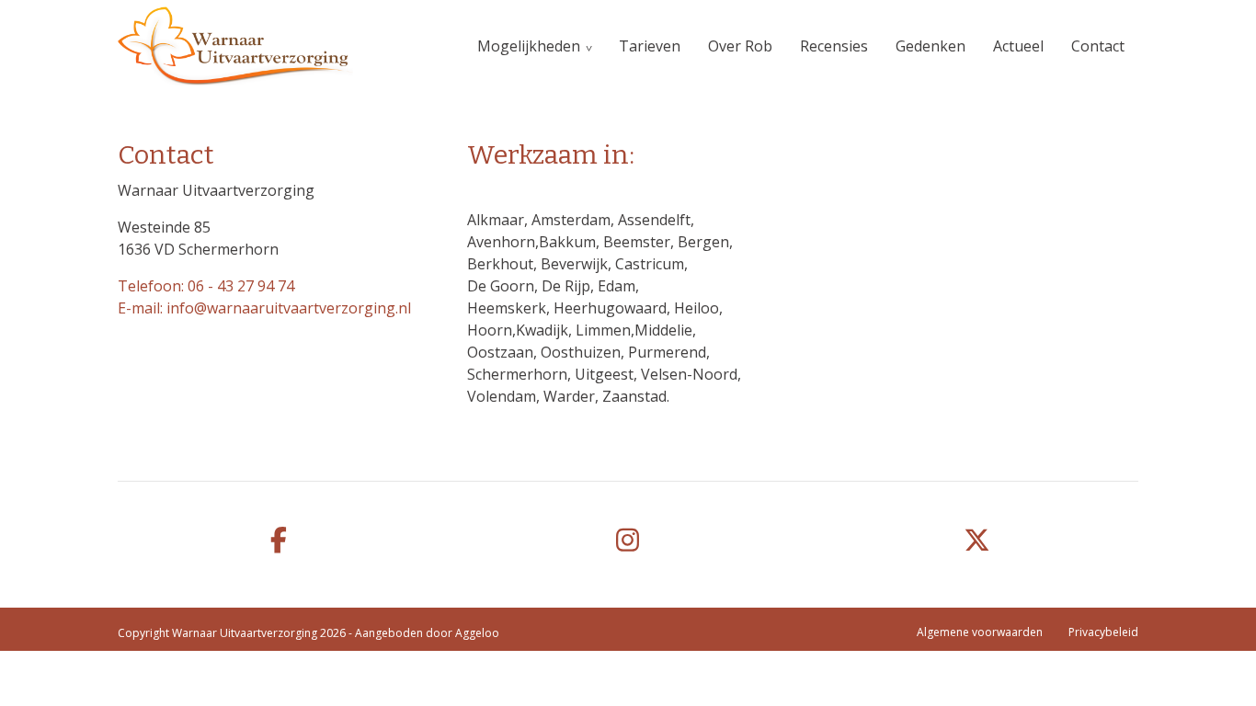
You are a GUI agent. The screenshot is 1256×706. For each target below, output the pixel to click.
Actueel (1018, 46)
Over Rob (740, 46)
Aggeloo (477, 633)
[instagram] (628, 541)
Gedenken (930, 46)
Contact (1098, 46)
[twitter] (977, 541)
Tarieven (649, 46)
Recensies (834, 46)
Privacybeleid (1103, 632)
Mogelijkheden (528, 46)
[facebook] (279, 541)
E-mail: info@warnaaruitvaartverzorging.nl (264, 308)
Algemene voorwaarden (980, 632)
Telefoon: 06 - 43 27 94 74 (206, 286)
